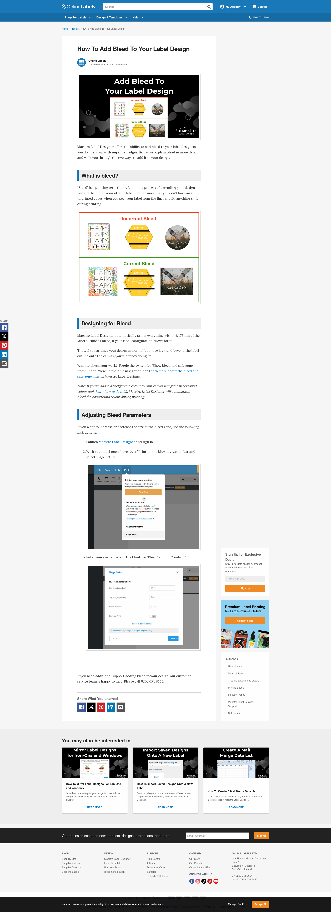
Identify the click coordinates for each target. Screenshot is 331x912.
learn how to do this (111, 391)
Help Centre (153, 858)
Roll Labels (234, 713)
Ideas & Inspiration (114, 871)
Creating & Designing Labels (243, 680)
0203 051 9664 (261, 17)
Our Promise (196, 863)
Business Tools (112, 867)
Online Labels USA (199, 867)
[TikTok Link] (204, 881)
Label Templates (113, 863)
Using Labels (235, 666)
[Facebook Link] (192, 881)
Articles (75, 28)
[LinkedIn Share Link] (111, 707)
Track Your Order (156, 867)
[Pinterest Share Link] (101, 707)
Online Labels (97, 61)
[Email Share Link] (121, 707)
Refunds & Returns (157, 876)
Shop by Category (72, 867)
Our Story (194, 858)
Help (136, 17)
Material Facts (236, 673)
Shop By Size (69, 858)
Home (65, 28)
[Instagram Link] (198, 881)
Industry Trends (236, 694)
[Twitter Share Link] (91, 707)
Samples (151, 871)
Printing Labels (236, 687)
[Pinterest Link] (210, 881)
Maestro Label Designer (117, 441)
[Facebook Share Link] (81, 707)
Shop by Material (71, 863)
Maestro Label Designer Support (241, 704)
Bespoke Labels (70, 871)
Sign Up (245, 588)
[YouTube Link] (215, 881)
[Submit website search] (209, 7)
